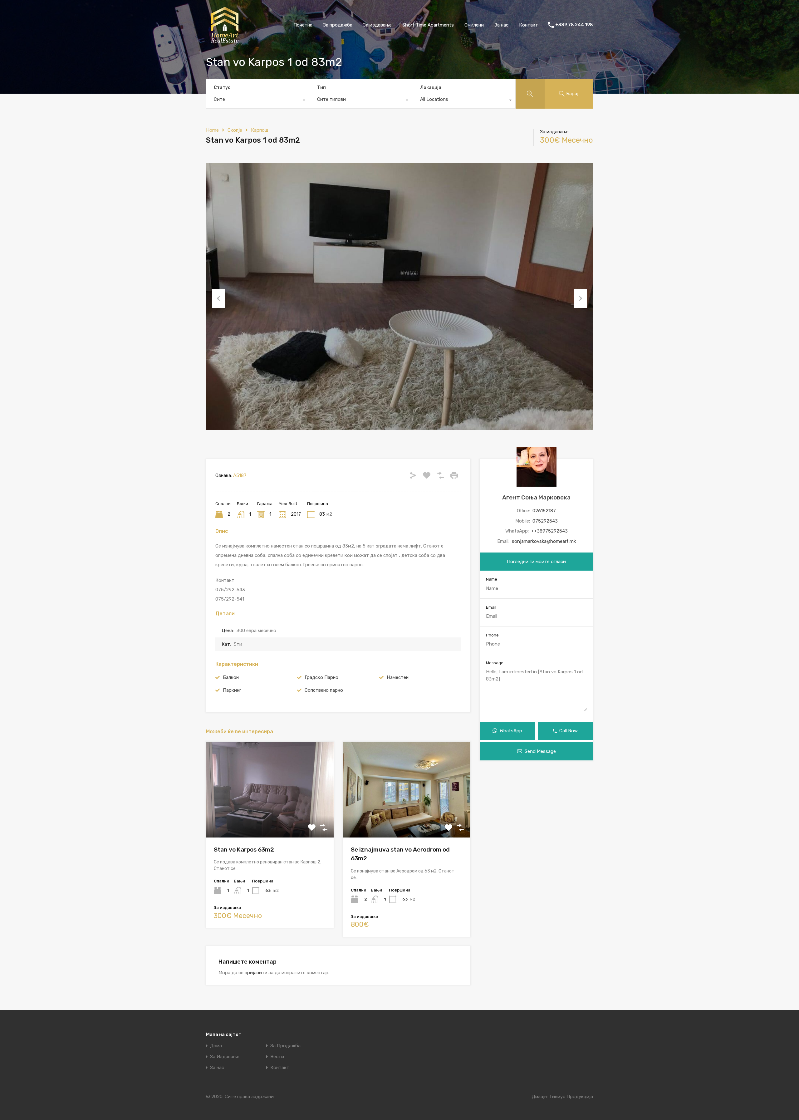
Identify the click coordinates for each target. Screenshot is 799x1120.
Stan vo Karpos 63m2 (244, 849)
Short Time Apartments (428, 25)
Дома (216, 1046)
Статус (222, 87)
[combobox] (257, 100)
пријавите (256, 972)
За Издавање (224, 1056)
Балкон (231, 677)
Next (580, 298)
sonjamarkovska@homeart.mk (544, 541)
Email (491, 607)
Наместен (398, 677)
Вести (277, 1056)
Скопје (235, 130)
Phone (492, 635)
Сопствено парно (324, 690)
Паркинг (232, 690)
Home (212, 130)
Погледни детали (270, 818)
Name (491, 579)
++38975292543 (549, 531)
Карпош (259, 130)
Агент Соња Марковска (536, 497)
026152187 (544, 511)
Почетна (302, 25)
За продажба (337, 25)
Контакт (528, 25)
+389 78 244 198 (574, 24)
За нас (501, 25)
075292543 (545, 521)
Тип (321, 87)
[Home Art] (224, 41)
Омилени (474, 25)
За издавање (377, 25)
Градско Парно (321, 677)
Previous (218, 298)
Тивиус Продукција (571, 1096)
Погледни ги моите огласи (536, 562)
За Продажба (285, 1046)
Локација (430, 87)
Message (494, 663)
